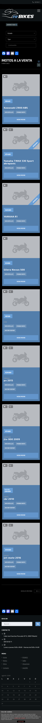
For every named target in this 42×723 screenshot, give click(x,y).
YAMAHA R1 (11, 216)
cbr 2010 (9, 498)
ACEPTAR (21, 721)
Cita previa (25, 664)
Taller (24, 660)
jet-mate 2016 (12, 557)
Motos (5, 660)
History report (10, 330)
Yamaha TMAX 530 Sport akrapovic (19, 162)
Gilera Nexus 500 (14, 269)
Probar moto (21, 112)
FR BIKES (25, 657)
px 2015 (8, 379)
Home (5, 657)
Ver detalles (9, 112)
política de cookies (19, 718)
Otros (5, 664)
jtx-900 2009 (12, 438)
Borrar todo (11, 24)
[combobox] (21, 33)
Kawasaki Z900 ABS (16, 107)
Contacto (6, 668)
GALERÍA (25, 668)
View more (21, 119)
